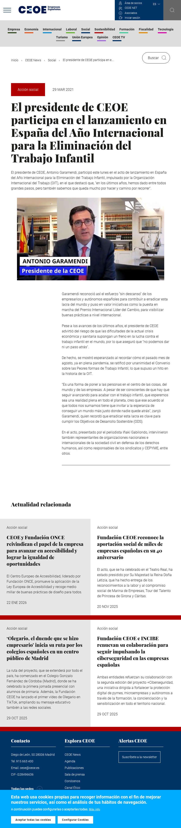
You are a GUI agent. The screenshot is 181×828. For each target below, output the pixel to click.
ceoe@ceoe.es (29, 768)
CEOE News (33, 60)
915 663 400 (24, 761)
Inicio (14, 60)
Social (85, 29)
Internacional (52, 29)
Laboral (71, 29)
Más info (94, 809)
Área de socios (133, 3)
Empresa (14, 29)
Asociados (131, 13)
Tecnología (165, 29)
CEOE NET (131, 7)
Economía (31, 29)
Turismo (62, 37)
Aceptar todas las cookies (33, 819)
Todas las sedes (22, 789)
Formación (126, 29)
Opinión (102, 37)
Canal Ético (72, 787)
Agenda (70, 761)
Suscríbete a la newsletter (139, 757)
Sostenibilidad (104, 29)
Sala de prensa (75, 774)
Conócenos (72, 781)
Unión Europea (82, 37)
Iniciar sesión (132, 17)
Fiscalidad (146, 29)
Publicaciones (74, 768)
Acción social (28, 89)
